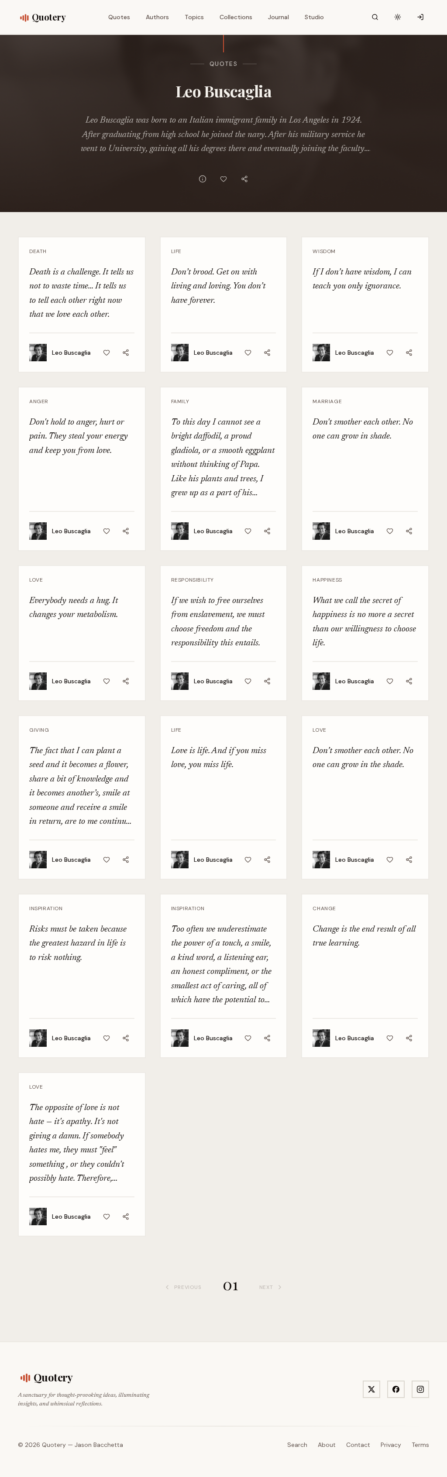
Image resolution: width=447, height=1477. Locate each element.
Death (38, 251)
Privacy (391, 1445)
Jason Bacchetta (99, 1445)
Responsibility (192, 579)
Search (297, 1445)
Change (324, 908)
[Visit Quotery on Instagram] (420, 1389)
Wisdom (324, 251)
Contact (358, 1445)
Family (180, 401)
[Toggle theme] (397, 17)
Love (36, 579)
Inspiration (46, 908)
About (327, 1445)
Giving (39, 730)
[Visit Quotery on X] (371, 1389)
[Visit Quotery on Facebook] (396, 1389)
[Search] (375, 17)
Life (176, 251)
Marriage (327, 401)
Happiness (327, 579)
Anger (38, 401)
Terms (420, 1445)
